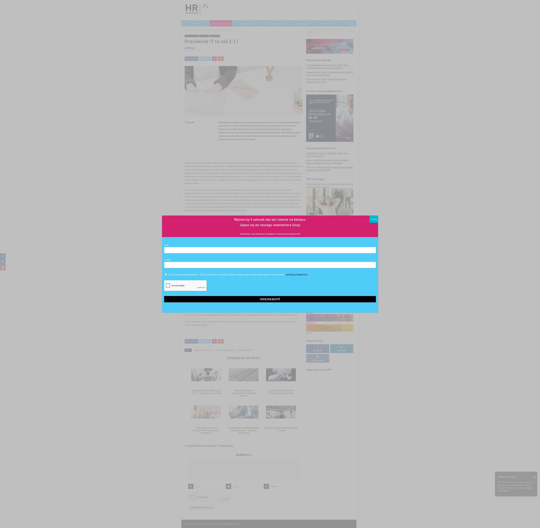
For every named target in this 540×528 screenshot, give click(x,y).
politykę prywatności (297, 274)
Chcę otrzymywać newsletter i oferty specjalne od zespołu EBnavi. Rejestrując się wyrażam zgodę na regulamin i (237, 274)
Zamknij (374, 219)
